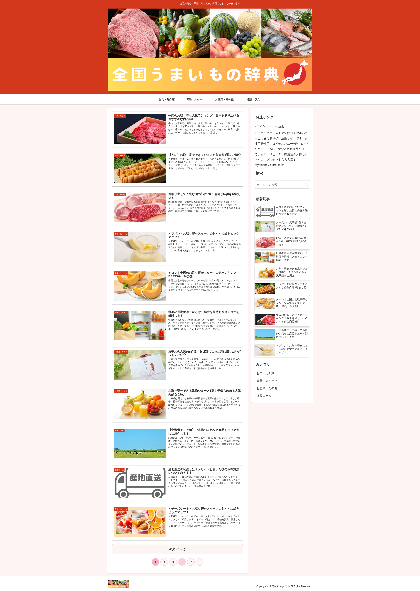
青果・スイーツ (267, 380)
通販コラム (264, 395)
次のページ (177, 549)
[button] (306, 184)
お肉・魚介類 (265, 373)
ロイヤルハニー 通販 (270, 126)
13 (190, 562)
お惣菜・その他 (267, 388)
